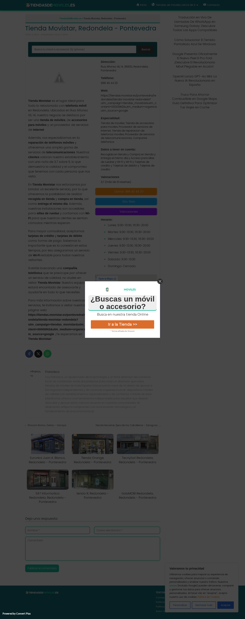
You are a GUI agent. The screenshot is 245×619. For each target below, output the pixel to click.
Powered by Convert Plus (16, 613)
